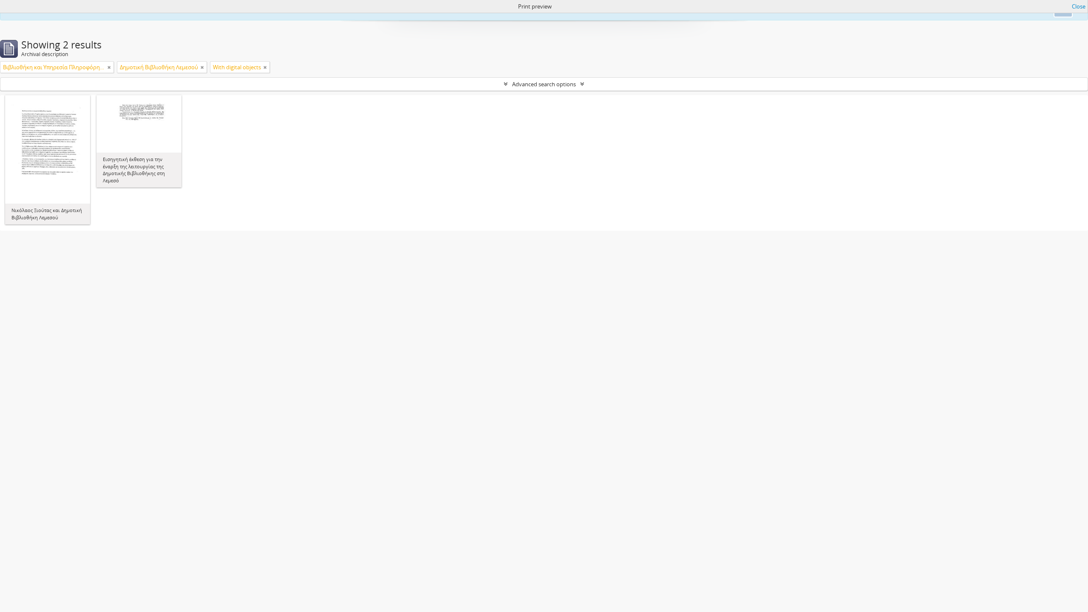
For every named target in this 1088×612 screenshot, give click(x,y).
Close (1078, 6)
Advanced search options (544, 84)
